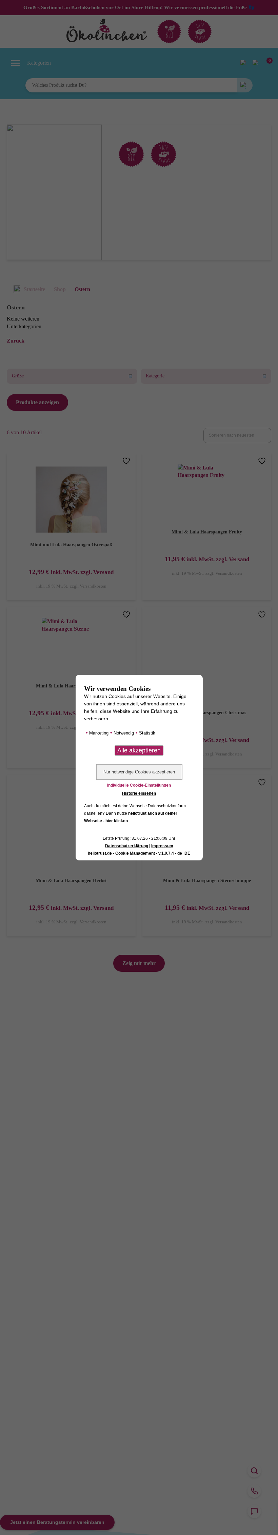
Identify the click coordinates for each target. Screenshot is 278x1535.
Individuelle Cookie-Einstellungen (139, 785)
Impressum (162, 845)
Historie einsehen (139, 793)
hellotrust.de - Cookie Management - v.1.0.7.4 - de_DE (139, 853)
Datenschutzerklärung (126, 845)
